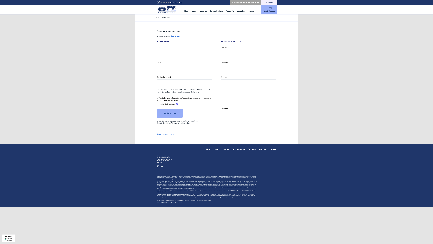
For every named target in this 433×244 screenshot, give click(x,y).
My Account (165, 18)
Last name (225, 62)
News (251, 11)
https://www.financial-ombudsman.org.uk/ (184, 188)
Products (230, 11)
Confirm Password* (164, 77)
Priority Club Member (167, 104)
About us (241, 11)
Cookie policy (187, 200)
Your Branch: (243, 3)
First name (225, 47)
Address (224, 77)
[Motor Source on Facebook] (158, 166)
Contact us (193, 200)
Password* (161, 62)
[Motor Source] (167, 9)
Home (158, 18)
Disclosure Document (206, 200)
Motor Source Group (169, 202)
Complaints (198, 200)
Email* (159, 47)
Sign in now (175, 36)
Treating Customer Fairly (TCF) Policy (169, 200)
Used (194, 11)
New (186, 11)
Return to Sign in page (166, 134)
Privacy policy (180, 200)
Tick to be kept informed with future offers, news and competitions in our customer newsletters (184, 99)
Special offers (216, 11)
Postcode (224, 109)
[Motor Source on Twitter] (162, 166)
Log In (270, 3)
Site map (158, 200)
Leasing (203, 11)
